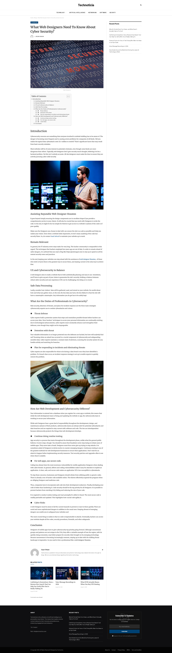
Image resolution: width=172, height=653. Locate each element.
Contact (114, 650)
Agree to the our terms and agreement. (125, 636)
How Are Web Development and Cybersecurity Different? (51, 116)
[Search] (141, 5)
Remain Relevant (40, 103)
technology (60, 12)
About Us (107, 650)
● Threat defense (43, 111)
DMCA (128, 650)
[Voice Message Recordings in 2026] (67, 573)
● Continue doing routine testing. (47, 118)
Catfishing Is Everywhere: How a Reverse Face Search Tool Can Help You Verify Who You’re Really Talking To (41, 585)
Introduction (37, 99)
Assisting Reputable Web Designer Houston (47, 101)
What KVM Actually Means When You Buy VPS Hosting (90, 583)
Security (113, 12)
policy (129, 636)
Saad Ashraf (55, 236)
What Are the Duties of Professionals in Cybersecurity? (50, 109)
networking (92, 12)
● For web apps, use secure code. (47, 120)
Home (31, 17)
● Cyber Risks (42, 121)
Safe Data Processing (41, 107)
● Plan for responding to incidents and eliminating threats (53, 114)
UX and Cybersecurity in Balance (44, 105)
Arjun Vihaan (40, 36)
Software (103, 12)
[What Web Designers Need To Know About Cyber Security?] (66, 64)
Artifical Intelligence (77, 12)
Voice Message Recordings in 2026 (65, 583)
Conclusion (38, 123)
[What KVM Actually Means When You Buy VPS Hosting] (92, 573)
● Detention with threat (45, 112)
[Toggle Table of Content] (67, 96)
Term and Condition (137, 650)
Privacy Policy (121, 650)
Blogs (35, 17)
